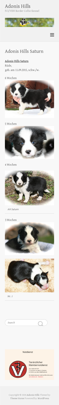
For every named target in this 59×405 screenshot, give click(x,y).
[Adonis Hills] (29, 21)
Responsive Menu (52, 35)
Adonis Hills (17, 6)
